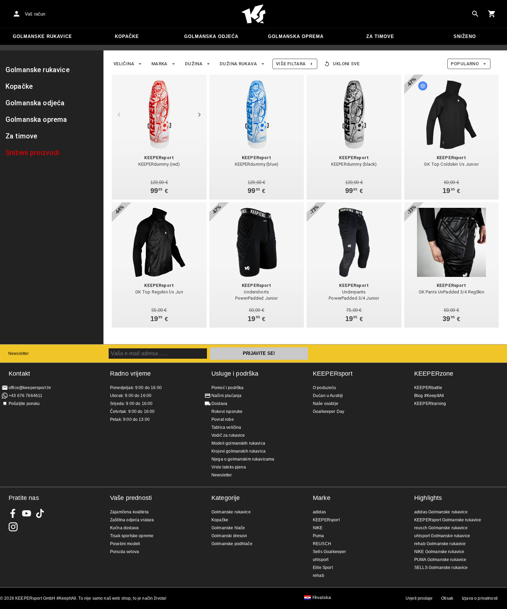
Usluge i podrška (234, 373)
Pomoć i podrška (227, 387)
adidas (319, 512)
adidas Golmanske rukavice (441, 512)
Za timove (380, 36)
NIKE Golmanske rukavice (439, 551)
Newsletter (18, 353)
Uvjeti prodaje (419, 598)
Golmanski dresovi (229, 535)
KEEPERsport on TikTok (40, 513)
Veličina (123, 63)
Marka (159, 63)
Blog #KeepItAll (429, 395)
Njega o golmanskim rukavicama (242, 459)
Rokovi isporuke (226, 411)
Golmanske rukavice (42, 36)
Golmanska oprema (296, 36)
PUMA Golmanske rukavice (440, 559)
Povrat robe (222, 419)
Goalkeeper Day (328, 411)
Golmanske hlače (228, 527)
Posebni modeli (125, 543)
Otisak (447, 598)
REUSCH (322, 543)
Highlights (428, 497)
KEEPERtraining (430, 403)
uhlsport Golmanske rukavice (442, 535)
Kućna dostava (124, 527)
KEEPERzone (434, 373)
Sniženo (465, 36)
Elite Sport (323, 567)
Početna (253, 14)
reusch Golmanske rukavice (441, 527)
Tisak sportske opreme (131, 535)
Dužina (193, 63)
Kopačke (127, 36)
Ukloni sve (346, 63)
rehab (318, 575)
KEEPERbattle (428, 387)
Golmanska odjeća (211, 36)
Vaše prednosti (131, 497)
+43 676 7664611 (25, 395)
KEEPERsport (332, 373)
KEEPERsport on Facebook (13, 513)
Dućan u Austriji (328, 395)
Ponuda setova (124, 551)
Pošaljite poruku (24, 403)
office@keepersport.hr (30, 387)
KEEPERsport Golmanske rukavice (447, 520)
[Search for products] (475, 14)
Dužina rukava (238, 63)
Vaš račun (35, 14)
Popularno (465, 63)
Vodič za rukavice (228, 435)
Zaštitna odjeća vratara (132, 520)
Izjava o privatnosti (480, 598)
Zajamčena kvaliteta (129, 512)
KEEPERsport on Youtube (26, 513)
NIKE (318, 527)
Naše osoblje (325, 403)
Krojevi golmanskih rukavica (238, 451)
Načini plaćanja (226, 395)
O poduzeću (324, 387)
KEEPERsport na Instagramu (13, 526)
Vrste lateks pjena (228, 467)
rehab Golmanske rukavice (440, 543)
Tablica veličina (226, 427)
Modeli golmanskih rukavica (238, 443)
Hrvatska (321, 597)
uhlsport (320, 559)
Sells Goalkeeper (329, 551)
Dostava (219, 403)
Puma (318, 535)
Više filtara (291, 63)
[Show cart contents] (492, 14)
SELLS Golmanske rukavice (441, 567)
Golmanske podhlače (231, 543)
